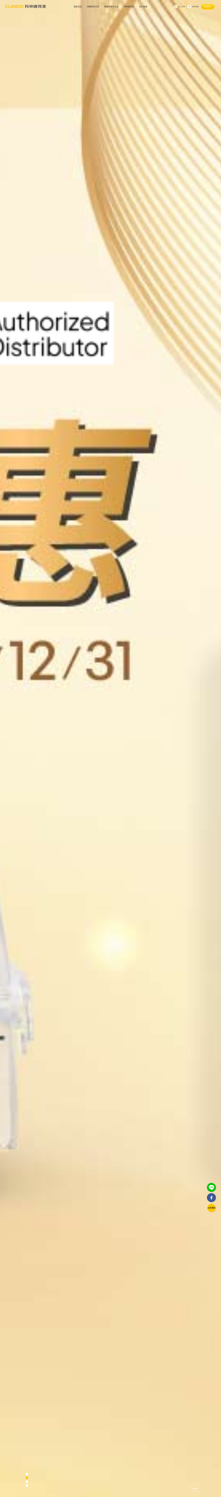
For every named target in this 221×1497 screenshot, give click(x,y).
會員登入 (207, 6)
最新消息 (78, 6)
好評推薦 (143, 6)
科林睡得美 (129, 6)
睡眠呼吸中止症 (111, 6)
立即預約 (193, 1488)
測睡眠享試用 (93, 6)
